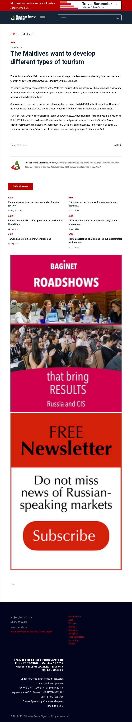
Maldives (22, 145)
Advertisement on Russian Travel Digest (31, 631)
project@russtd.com (21, 617)
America (72, 630)
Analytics (73, 633)
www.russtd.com (19, 627)
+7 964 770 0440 (18, 622)
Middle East (74, 616)
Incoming (73, 640)
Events (71, 643)
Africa (71, 626)
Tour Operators (76, 637)
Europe (72, 623)
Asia (12, 42)
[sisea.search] (117, 18)
